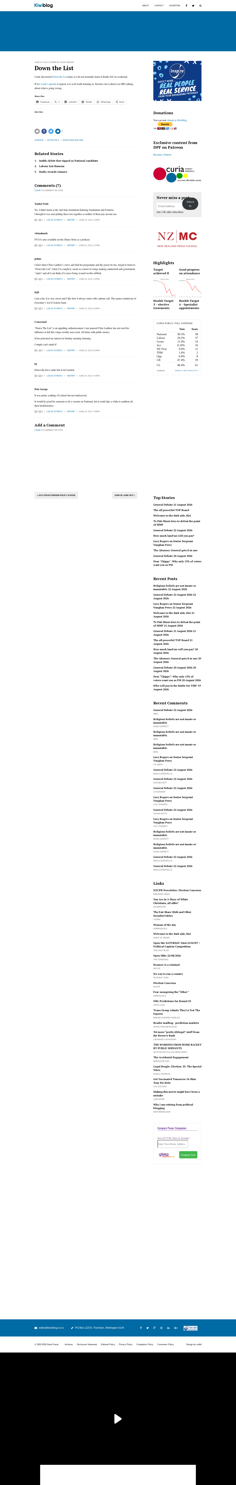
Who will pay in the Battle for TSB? (175, 685)
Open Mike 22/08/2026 (167, 955)
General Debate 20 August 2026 (172, 556)
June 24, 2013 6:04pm (89, 350)
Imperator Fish (161, 1061)
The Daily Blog (161, 950)
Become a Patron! (162, 154)
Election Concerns (164, 983)
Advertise (174, 5)
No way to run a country (168, 974)
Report (71, 220)
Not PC (157, 968)
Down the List (59, 76)
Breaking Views (161, 894)
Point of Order (161, 938)
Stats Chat (159, 1005)
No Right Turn (161, 978)
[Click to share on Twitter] (51, 131)
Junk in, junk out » (124, 495)
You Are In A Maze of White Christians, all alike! (170, 901)
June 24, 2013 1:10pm (89, 220)
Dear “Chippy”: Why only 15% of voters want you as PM (173, 678)
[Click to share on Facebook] (44, 131)
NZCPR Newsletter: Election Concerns (177, 890)
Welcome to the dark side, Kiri (172, 515)
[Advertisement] (86, 461)
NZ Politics (53, 140)
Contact (159, 5)
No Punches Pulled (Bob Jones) (170, 1052)
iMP (37, 292)
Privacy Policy (125, 1344)
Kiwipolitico (159, 996)
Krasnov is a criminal (166, 964)
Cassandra (159, 792)
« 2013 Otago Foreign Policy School (56, 495)
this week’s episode (46, 84)
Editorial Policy (108, 1344)
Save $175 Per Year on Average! (173, 1137)
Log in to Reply (55, 220)
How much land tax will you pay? (173, 535)
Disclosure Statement (87, 1344)
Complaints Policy (144, 1344)
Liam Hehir (158, 1099)
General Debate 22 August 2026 (172, 530)
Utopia (156, 919)
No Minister (159, 907)
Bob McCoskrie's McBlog (166, 1018)
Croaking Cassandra (164, 1039)
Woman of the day (164, 925)
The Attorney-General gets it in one (175, 550)
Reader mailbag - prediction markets (176, 1023)
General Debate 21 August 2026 (172, 504)
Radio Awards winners (53, 171)
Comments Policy (165, 1344)
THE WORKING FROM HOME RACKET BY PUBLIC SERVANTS (177, 1046)
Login (37, 190)
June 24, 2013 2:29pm (89, 308)
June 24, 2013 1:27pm (89, 245)
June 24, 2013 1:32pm (89, 279)
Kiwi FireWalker (161, 1112)
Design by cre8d (193, 1344)
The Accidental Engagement (170, 1057)
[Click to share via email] (37, 131)
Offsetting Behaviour (165, 1027)
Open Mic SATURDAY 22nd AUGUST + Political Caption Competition (176, 944)
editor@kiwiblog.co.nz (51, 1327)
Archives (69, 1344)
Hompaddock (160, 929)
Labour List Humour (52, 166)
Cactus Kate (160, 1086)
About (145, 5)
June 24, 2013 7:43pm (89, 376)
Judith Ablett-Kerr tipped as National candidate (68, 160)
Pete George (41, 389)
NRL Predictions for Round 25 (172, 1001)
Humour (39, 140)
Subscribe (190, 203)
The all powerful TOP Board (171, 510)
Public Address (161, 1074)
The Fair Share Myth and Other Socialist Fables (172, 913)
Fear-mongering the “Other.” (171, 992)
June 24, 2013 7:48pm (89, 411)
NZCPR (156, 987)
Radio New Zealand (73, 140)
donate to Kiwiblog (177, 120)
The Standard (160, 959)
